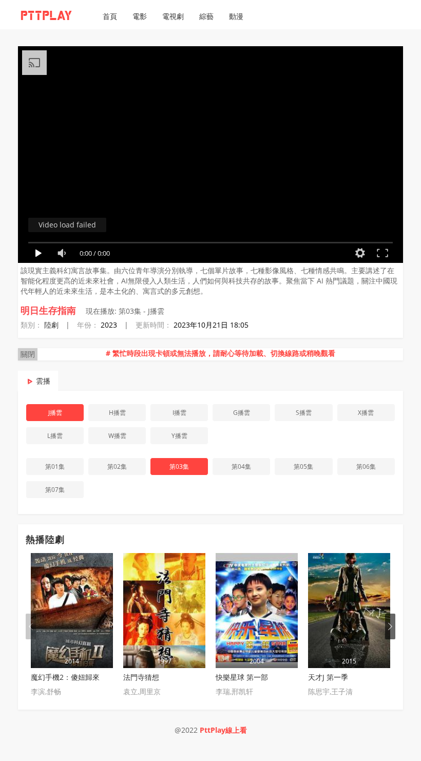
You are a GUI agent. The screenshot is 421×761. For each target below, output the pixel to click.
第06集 (366, 466)
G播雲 (241, 412)
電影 (139, 16)
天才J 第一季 (328, 677)
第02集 (117, 466)
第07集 (55, 489)
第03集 (179, 466)
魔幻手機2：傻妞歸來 (65, 677)
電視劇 (173, 16)
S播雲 (304, 412)
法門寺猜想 (141, 677)
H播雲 (117, 412)
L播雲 (55, 435)
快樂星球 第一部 (242, 677)
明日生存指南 (48, 310)
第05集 (303, 466)
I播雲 (179, 412)
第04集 (241, 466)
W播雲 (117, 435)
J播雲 (55, 412)
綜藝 (206, 16)
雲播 (43, 381)
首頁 (110, 16)
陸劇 (51, 325)
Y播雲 (179, 435)
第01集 (55, 466)
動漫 (236, 16)
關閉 (28, 354)
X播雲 (366, 412)
